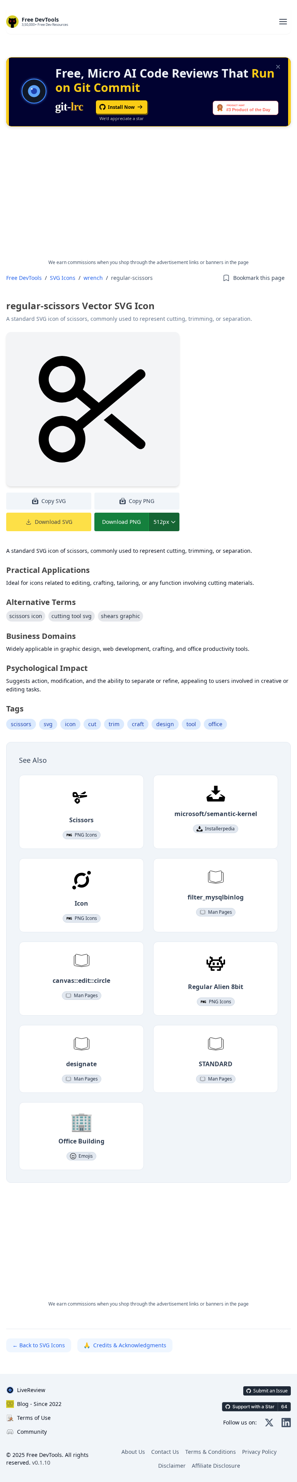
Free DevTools (24, 277)
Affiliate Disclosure (216, 1465)
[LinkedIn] (286, 1422)
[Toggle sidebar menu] (283, 21)
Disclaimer (172, 1465)
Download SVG (53, 521)
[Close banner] (278, 67)
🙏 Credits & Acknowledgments (125, 1345)
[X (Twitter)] (269, 1422)
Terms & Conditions (210, 1451)
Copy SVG (53, 501)
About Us (133, 1451)
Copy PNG (141, 501)
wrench (93, 277)
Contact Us (165, 1451)
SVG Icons (62, 277)
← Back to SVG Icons (38, 1345)
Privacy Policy (259, 1451)
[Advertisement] (148, 199)
